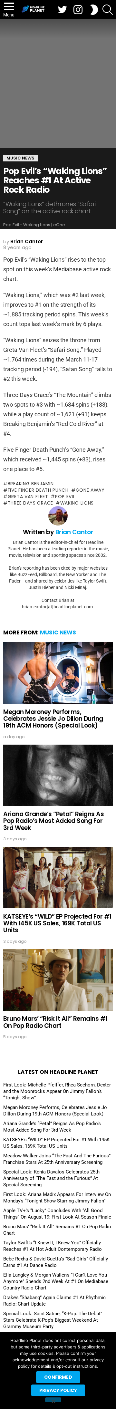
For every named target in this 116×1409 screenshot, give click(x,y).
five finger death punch (38, 490)
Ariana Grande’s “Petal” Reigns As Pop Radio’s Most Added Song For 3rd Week (53, 821)
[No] (53, 1399)
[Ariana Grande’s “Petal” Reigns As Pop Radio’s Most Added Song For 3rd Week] (58, 775)
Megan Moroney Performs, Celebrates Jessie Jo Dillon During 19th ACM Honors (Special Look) (53, 719)
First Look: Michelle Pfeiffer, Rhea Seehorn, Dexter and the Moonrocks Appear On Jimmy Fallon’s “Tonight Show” (57, 1091)
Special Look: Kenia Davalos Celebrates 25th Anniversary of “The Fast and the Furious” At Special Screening (51, 1178)
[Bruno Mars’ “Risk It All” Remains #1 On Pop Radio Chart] (58, 980)
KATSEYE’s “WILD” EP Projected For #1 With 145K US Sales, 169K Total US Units (57, 923)
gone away (90, 490)
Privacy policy (58, 1390)
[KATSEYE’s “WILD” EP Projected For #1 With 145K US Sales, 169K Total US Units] (58, 877)
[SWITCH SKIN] (94, 10)
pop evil (65, 496)
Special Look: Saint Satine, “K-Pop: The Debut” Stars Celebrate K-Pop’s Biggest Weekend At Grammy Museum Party (52, 1320)
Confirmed (58, 1377)
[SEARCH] (107, 10)
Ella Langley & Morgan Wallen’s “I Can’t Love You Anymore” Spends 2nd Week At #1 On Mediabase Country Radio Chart (55, 1281)
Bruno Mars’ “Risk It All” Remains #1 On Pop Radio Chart (55, 1022)
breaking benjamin (31, 483)
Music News (58, 632)
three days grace (30, 503)
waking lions (77, 503)
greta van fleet (28, 496)
